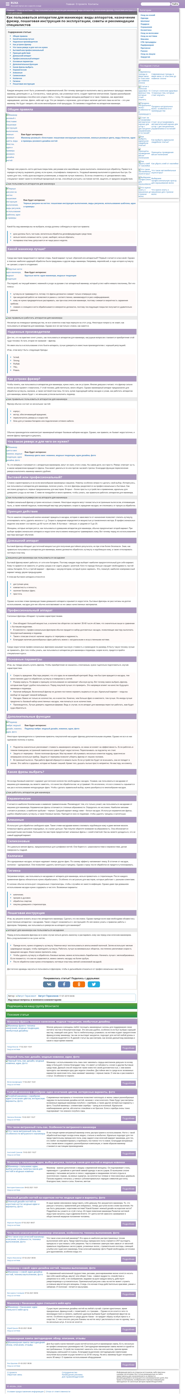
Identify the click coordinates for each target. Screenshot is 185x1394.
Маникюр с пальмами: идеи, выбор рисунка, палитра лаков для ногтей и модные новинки (66, 1162)
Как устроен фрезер (22, 44)
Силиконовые (19, 75)
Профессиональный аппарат (26, 58)
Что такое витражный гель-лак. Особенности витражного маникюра (51, 1127)
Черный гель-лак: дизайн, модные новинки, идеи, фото (43, 1056)
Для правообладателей (73, 1377)
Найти (175, 4)
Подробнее (128, 1048)
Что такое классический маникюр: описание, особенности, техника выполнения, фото (63, 1232)
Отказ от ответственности (58, 1391)
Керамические (20, 70)
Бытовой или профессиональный (28, 50)
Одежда (144, 18)
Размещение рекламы (72, 1375)
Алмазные (17, 72)
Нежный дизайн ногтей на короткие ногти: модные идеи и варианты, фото (56, 1197)
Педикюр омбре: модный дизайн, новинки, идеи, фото (52, 728)
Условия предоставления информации (25, 1391)
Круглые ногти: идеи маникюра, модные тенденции (50, 275)
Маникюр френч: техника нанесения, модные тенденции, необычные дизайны (58, 1021)
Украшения (146, 27)
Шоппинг (145, 21)
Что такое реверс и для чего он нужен (30, 47)
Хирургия (145, 57)
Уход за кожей (148, 15)
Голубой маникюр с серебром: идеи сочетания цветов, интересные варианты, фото (61, 1092)
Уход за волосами (149, 33)
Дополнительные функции (25, 64)
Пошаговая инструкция (24, 84)
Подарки (145, 24)
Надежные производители (25, 41)
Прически (145, 48)
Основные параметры (23, 61)
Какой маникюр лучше (23, 39)
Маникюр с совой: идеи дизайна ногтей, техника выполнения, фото (51, 1268)
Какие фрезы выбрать (23, 67)
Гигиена (16, 81)
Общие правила (20, 36)
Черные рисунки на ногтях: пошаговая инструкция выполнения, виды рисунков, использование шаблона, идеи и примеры (79, 205)
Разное (144, 51)
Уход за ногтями (13, 1049)
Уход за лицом (148, 54)
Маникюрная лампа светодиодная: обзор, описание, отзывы (46, 1338)
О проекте (81, 4)
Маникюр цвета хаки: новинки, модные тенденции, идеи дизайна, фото (60, 455)
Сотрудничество (69, 1372)
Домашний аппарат (22, 56)
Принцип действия (21, 53)
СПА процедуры (148, 42)
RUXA (14, 3)
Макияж (145, 39)
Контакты (93, 4)
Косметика (146, 30)
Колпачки (17, 78)
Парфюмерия (147, 45)
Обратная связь (14, 1375)
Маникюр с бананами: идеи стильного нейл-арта (39, 1303)
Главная (70, 4)
